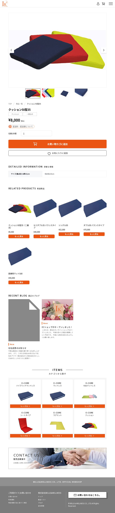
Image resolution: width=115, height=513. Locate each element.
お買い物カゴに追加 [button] (18, 236)
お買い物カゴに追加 (57, 144)
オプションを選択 (44, 236)
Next (104, 50)
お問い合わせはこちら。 (89, 495)
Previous (11, 50)
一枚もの (30, 114)
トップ (40, 497)
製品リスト (42, 500)
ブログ (40, 503)
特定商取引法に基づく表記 (17, 503)
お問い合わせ (13, 497)
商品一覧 (19, 104)
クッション (15, 114)
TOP (10, 104)
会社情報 (41, 506)
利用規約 (11, 500)
